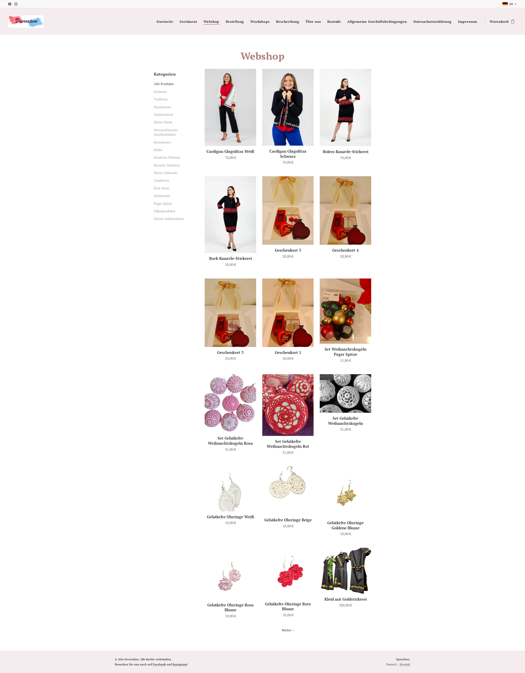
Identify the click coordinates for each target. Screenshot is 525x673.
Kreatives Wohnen (167, 157)
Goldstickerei (163, 114)
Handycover (162, 107)
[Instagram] (15, 4)
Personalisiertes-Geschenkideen (166, 132)
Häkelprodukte (164, 211)
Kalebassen (162, 195)
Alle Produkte (164, 84)
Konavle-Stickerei (167, 165)
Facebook (159, 664)
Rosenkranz (162, 142)
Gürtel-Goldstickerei (169, 218)
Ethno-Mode (163, 122)
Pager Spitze (163, 203)
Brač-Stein (161, 188)
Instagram (180, 664)
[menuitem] (165, 21)
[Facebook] (9, 4)
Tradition (161, 99)
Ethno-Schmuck (165, 173)
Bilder (158, 150)
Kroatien (160, 91)
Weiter (287, 630)
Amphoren (161, 180)
